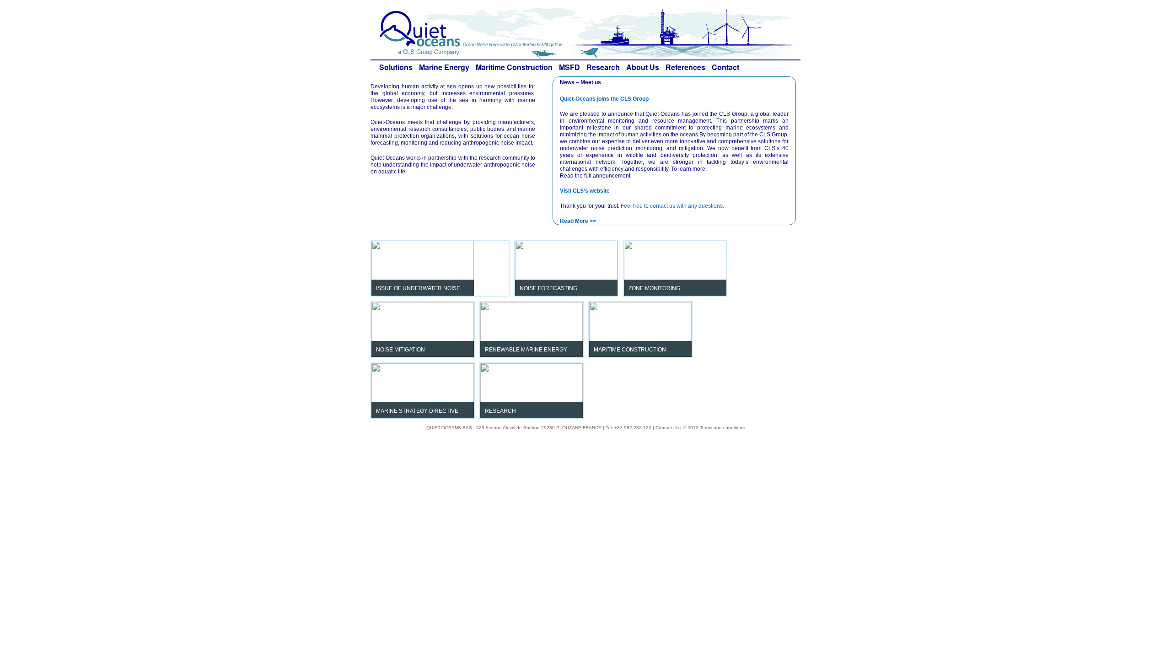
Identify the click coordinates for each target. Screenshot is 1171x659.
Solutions (396, 67)
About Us (642, 67)
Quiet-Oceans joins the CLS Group (604, 99)
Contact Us (667, 427)
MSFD (569, 67)
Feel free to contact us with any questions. (672, 206)
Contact (725, 67)
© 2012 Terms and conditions (714, 427)
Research (603, 67)
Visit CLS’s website (585, 191)
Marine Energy (444, 67)
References (685, 67)
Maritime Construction (514, 67)
